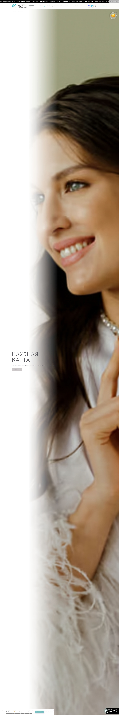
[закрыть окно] (102, 7)
